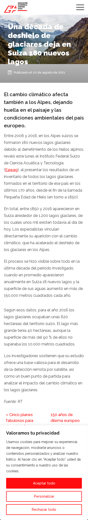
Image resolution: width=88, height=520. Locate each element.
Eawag (11, 169)
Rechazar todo (44, 509)
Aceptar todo (44, 483)
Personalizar (44, 496)
